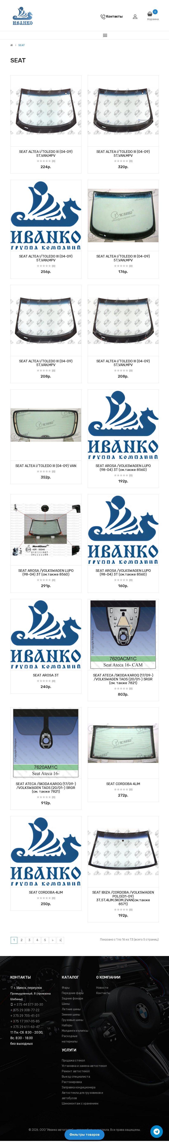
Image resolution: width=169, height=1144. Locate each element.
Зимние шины (71, 1014)
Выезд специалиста (76, 1076)
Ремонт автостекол (76, 1071)
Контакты (103, 993)
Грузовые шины (72, 1020)
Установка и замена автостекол (84, 1066)
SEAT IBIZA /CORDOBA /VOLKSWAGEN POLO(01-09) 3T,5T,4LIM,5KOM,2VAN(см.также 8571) (123, 898)
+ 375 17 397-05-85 (25, 1021)
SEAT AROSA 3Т (46, 675)
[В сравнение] (76, 142)
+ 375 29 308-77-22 (25, 1010)
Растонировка (72, 1082)
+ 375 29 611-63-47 (25, 1027)
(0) (53, 161)
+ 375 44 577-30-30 (28, 1004)
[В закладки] (15, 142)
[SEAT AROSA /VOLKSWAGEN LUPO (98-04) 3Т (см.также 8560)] (123, 425)
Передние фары (73, 993)
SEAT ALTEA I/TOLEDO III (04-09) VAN (45, 466)
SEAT (21, 45)
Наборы (67, 1025)
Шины (66, 1004)
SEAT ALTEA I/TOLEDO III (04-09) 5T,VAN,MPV (46, 154)
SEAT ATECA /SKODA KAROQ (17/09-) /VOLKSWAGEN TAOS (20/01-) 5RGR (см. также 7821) (123, 679)
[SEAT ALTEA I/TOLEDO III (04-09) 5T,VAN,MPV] (46, 110)
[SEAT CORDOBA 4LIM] (123, 743)
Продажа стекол (73, 1060)
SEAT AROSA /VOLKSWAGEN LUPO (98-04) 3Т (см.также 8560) (123, 468)
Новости (102, 988)
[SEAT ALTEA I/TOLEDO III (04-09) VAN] (46, 425)
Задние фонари (72, 998)
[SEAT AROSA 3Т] (46, 634)
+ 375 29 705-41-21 (25, 1016)
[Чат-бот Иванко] (156, 1131)
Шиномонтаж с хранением (80, 1103)
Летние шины (71, 1009)
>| (60, 940)
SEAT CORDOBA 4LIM (123, 784)
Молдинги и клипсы (75, 1031)
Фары (66, 988)
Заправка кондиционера (78, 1087)
